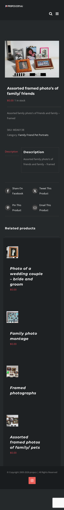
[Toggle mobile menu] (57, 13)
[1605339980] (32, 59)
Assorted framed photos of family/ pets (25, 442)
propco (33, 472)
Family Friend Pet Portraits (33, 135)
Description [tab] (11, 151)
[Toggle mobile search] (50, 13)
